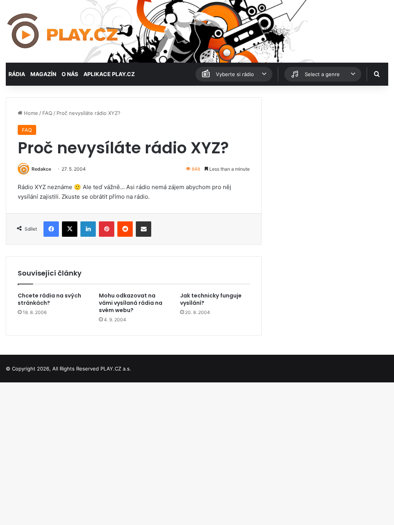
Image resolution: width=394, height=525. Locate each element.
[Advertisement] (328, 145)
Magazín (43, 74)
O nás (70, 74)
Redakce (41, 169)
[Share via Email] (143, 229)
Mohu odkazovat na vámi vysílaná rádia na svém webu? (130, 303)
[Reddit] (125, 229)
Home (30, 113)
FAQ (47, 113)
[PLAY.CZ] (63, 31)
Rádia (16, 74)
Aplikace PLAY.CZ (109, 74)
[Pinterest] (106, 229)
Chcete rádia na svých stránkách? (49, 299)
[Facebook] (51, 229)
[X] (69, 229)
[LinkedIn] (88, 229)
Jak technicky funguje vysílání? (211, 299)
